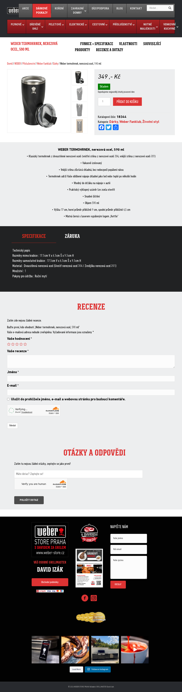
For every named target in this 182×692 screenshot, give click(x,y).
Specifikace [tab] (34, 236)
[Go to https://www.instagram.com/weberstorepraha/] (93, 599)
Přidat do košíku (127, 102)
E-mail (13, 386)
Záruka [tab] (72, 236)
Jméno (13, 372)
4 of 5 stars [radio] (21, 344)
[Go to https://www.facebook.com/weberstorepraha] (84, 599)
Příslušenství (29, 63)
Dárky (55, 63)
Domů (10, 63)
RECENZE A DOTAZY (109, 49)
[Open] (45, 650)
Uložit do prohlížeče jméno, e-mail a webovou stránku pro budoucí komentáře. (68, 399)
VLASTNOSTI (128, 43)
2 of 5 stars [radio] (13, 344)
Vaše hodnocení (19, 339)
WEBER (17, 63)
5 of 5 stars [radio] (25, 344)
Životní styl (150, 122)
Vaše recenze (18, 351)
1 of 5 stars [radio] (8, 344)
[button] (50, 582)
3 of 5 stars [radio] (17, 344)
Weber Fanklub (44, 63)
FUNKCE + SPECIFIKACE (96, 43)
